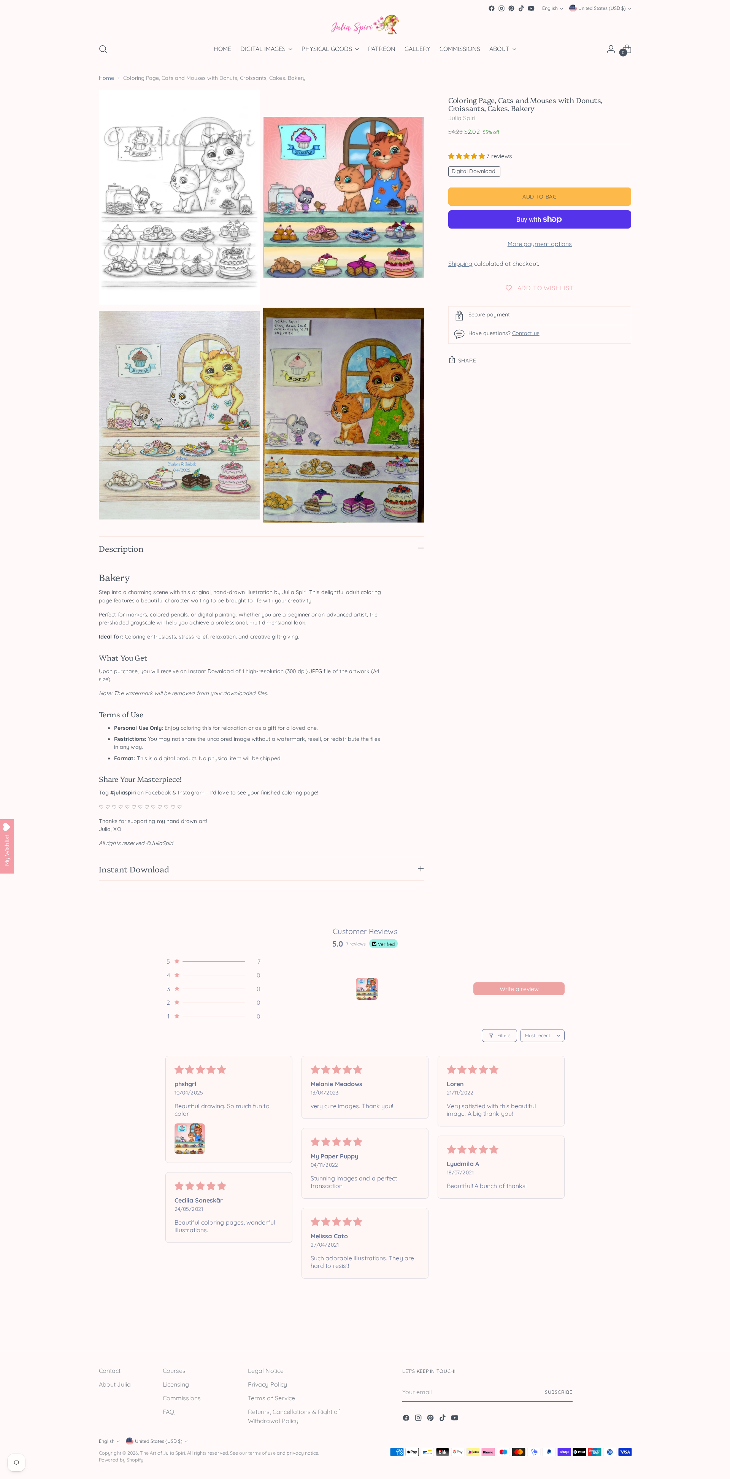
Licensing (176, 1384)
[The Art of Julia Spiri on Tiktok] (521, 8)
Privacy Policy (267, 1384)
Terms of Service (271, 1398)
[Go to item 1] (367, 989)
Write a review (519, 989)
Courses (174, 1370)
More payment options (540, 244)
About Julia (115, 1384)
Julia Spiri (461, 118)
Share (467, 360)
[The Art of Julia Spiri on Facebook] (491, 8)
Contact (110, 1370)
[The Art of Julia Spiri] (365, 25)
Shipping (460, 263)
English (550, 8)
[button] (467, 156)
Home (106, 78)
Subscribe (559, 1392)
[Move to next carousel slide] (624, 1327)
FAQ (168, 1411)
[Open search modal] (103, 49)
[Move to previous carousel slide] (607, 1328)
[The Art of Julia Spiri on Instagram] (501, 8)
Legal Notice (266, 1370)
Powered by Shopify (121, 1460)
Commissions (182, 1398)
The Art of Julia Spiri (162, 1453)
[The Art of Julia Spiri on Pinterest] (511, 8)
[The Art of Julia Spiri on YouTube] (531, 8)
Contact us (526, 333)
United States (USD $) (602, 8)
